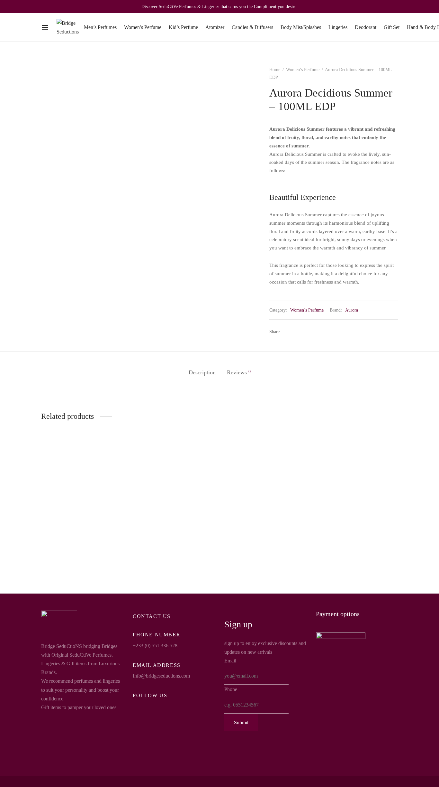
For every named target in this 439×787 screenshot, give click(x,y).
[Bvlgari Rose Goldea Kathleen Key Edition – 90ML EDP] (265, 493)
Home (274, 69)
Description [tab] (202, 372)
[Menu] (45, 27)
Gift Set (391, 27)
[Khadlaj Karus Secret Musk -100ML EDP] (174, 492)
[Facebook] (286, 331)
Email (230, 660)
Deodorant (365, 27)
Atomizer (214, 27)
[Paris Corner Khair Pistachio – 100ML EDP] (82, 493)
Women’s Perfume (142, 27)
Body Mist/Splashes (301, 27)
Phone (230, 689)
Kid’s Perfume (183, 27)
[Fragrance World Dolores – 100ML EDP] (357, 493)
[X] (296, 331)
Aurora (351, 310)
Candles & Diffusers (252, 27)
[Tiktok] (163, 706)
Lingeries (337, 27)
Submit (241, 722)
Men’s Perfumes (100, 27)
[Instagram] (150, 706)
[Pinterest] (306, 331)
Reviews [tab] (239, 372)
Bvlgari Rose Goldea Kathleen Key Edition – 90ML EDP (260, 545)
